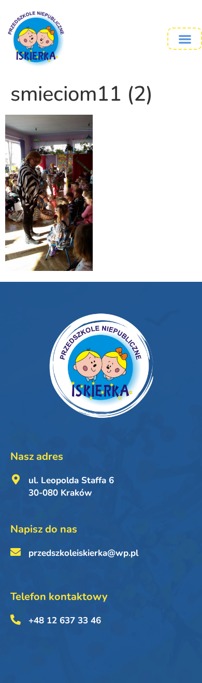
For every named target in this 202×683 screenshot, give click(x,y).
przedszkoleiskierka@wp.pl (83, 553)
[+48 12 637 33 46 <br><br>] (15, 619)
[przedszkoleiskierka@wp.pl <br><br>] (15, 552)
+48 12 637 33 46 (64, 620)
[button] (185, 39)
